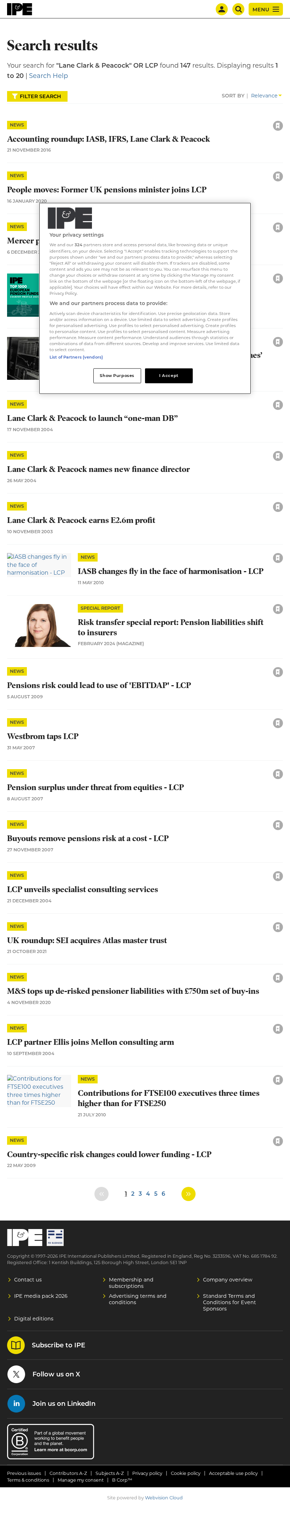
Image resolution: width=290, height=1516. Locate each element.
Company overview (228, 1280)
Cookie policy (186, 1473)
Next (188, 1194)
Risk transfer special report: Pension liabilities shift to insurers (170, 627)
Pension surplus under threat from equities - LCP (95, 787)
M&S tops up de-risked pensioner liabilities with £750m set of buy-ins (133, 991)
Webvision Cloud (164, 1497)
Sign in (183, 110)
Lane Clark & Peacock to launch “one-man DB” (92, 418)
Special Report (100, 608)
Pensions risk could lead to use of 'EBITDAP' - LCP (99, 685)
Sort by (233, 95)
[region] (145, 298)
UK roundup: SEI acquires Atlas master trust (87, 940)
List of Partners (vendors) (76, 357)
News (17, 125)
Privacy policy (147, 1473)
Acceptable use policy (233, 1473)
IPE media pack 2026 (41, 1296)
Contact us (28, 1280)
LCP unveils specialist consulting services (82, 889)
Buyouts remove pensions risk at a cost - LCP (88, 838)
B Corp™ (122, 1480)
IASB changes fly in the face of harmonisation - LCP (170, 571)
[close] (221, 118)
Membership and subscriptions (131, 1283)
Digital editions (33, 1318)
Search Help (48, 76)
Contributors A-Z (68, 1473)
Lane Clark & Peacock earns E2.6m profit (81, 520)
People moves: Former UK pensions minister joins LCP (107, 190)
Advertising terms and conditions (138, 1299)
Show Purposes (117, 375)
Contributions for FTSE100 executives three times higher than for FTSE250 (169, 1098)
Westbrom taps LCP (43, 736)
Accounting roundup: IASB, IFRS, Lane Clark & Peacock (108, 139)
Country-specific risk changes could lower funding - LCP (109, 1154)
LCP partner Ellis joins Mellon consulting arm (90, 1042)
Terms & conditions (28, 1480)
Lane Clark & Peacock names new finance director (98, 469)
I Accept (169, 375)
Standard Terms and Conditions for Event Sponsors (229, 1302)
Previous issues (24, 1473)
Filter (40, 96)
